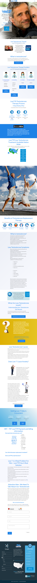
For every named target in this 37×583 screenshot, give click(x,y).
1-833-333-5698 (20, 571)
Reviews (4, 564)
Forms (4, 561)
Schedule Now (4, 554)
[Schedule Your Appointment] (28, 48)
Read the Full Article (18, 135)
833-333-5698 (25, 504)
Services (3, 558)
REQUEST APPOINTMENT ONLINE (28, 294)
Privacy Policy (4, 570)
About (4, 560)
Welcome (3, 552)
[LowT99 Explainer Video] (9, 48)
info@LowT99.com (18, 572)
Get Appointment (7, 28)
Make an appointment (30, 569)
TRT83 (3, 556)
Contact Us (3, 568)
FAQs (27, 479)
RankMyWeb (24, 581)
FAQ (2, 566)
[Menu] (34, 1)
